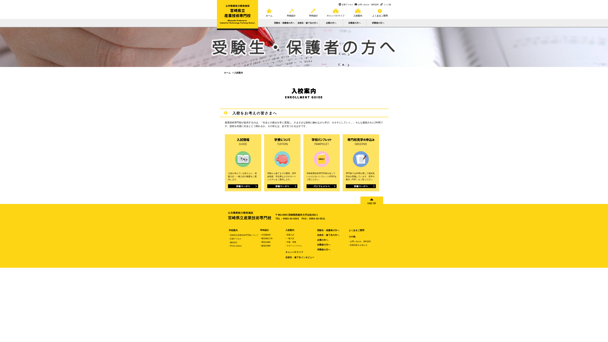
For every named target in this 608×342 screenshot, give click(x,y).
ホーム (269, 14)
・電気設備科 (265, 242)
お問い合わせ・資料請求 (368, 4)
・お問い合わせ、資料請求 (359, 241)
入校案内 (357, 14)
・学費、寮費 (290, 242)
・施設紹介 (233, 242)
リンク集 (387, 4)
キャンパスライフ (336, 14)
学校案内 (233, 230)
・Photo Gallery (235, 246)
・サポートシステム (293, 246)
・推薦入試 (289, 235)
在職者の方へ (354, 23)
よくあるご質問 (380, 14)
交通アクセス (347, 4)
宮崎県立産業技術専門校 (250, 215)
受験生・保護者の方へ (284, 23)
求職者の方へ (378, 23)
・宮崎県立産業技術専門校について (243, 235)
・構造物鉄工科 (266, 238)
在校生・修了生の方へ (308, 23)
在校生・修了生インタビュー (299, 257)
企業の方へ (331, 23)
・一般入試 (289, 238)
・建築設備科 (265, 246)
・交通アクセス (234, 239)
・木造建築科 (265, 235)
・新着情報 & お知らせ (357, 245)
